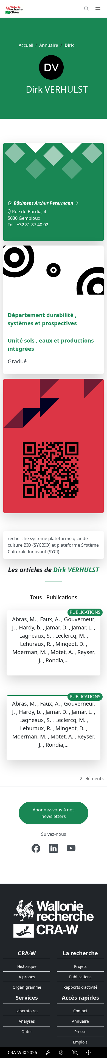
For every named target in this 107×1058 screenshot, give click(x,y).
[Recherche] (86, 9)
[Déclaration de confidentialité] (48, 1052)
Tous (36, 597)
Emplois (80, 1042)
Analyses (27, 1021)
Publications (61, 597)
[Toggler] (98, 8)
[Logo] (53, 918)
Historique (26, 966)
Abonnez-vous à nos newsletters (54, 813)
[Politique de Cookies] (61, 1052)
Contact (80, 1010)
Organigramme (27, 987)
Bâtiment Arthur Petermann (44, 203)
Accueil (26, 45)
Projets (80, 966)
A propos (27, 976)
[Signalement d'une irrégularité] (88, 1052)
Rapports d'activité (80, 987)
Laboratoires (26, 1010)
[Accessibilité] (75, 1052)
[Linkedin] (53, 848)
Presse (80, 1031)
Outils (26, 1031)
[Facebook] (36, 848)
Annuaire (48, 45)
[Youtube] (71, 848)
